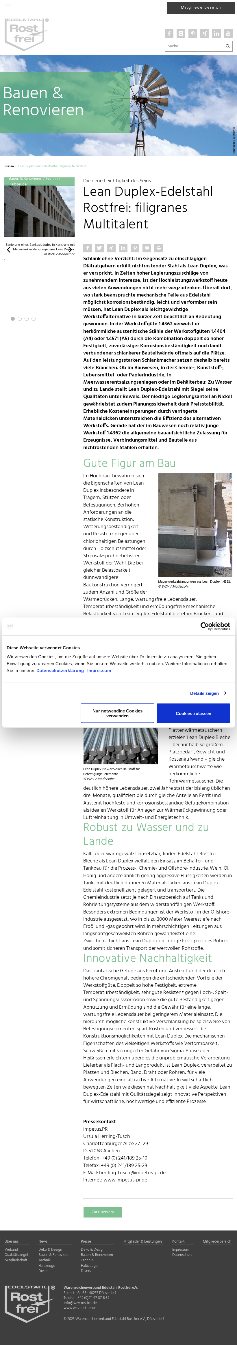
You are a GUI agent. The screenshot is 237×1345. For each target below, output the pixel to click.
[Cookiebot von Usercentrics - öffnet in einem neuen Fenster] (205, 626)
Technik (44, 1260)
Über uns (11, 1242)
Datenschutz (182, 1255)
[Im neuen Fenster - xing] (204, 33)
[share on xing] (111, 248)
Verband (11, 1250)
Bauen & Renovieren (54, 1255)
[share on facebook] (87, 248)
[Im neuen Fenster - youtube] (228, 33)
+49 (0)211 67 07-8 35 (93, 1298)
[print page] (158, 248)
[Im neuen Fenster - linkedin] (216, 33)
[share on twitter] (99, 248)
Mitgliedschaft (16, 1260)
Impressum (99, 670)
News (42, 1242)
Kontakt (178, 1242)
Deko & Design (50, 1250)
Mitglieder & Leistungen (142, 1242)
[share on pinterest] (135, 248)
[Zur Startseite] (26, 34)
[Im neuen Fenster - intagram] (181, 33)
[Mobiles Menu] (8, 7)
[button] (8, 249)
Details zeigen (204, 693)
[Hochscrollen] (225, 1336)
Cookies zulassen (193, 713)
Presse (86, 1242)
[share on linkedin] (123, 248)
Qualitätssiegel (16, 1255)
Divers (43, 1271)
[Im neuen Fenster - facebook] (169, 33)
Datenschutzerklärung (60, 670)
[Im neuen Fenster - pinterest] (192, 33)
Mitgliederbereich (201, 7)
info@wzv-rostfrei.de (80, 1303)
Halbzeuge (46, 1266)
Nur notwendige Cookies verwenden (117, 713)
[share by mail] (146, 248)
